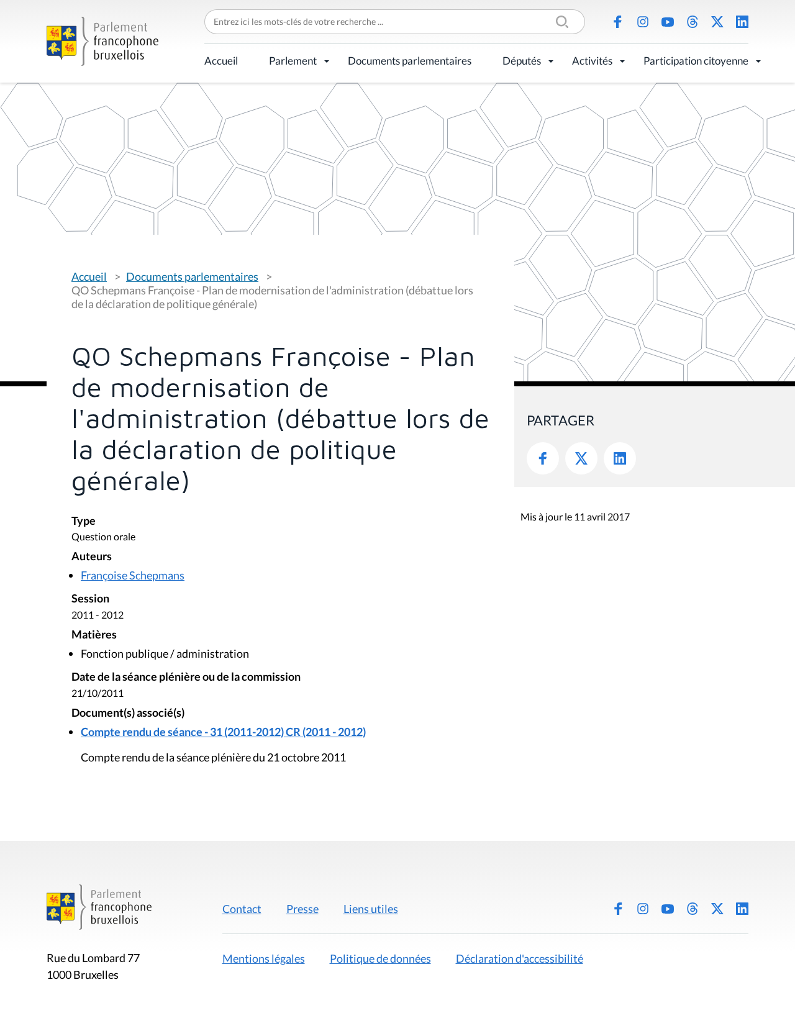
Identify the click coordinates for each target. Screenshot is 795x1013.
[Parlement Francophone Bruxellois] (102, 41)
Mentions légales (263, 958)
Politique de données (380, 958)
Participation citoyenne (695, 60)
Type (83, 521)
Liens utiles (370, 908)
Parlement (293, 60)
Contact (241, 908)
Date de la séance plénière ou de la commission (186, 677)
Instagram (643, 22)
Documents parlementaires (409, 60)
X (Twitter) (717, 22)
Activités (592, 60)
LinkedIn (742, 22)
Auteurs (91, 557)
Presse (302, 908)
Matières (94, 635)
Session (90, 599)
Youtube (667, 22)
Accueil (221, 60)
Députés (521, 60)
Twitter (581, 458)
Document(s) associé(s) (127, 713)
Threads (692, 22)
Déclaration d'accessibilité (519, 958)
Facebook (618, 22)
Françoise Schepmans (132, 575)
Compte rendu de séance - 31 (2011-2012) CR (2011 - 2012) (223, 731)
